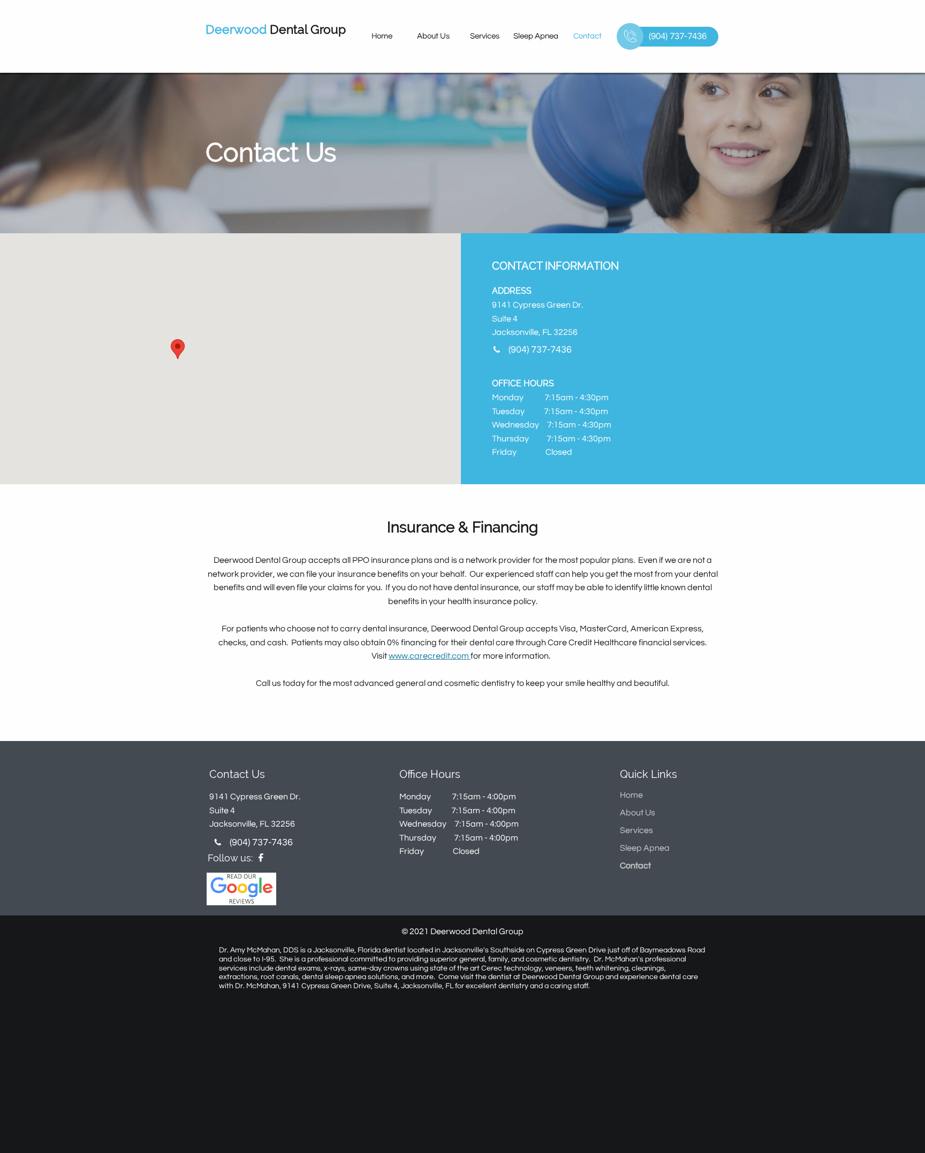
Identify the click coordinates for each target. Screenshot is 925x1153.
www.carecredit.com (430, 656)
